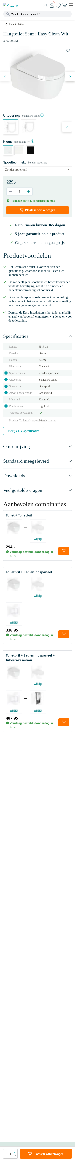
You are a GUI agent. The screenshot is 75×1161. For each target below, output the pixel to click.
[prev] (5, 76)
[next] (70, 76)
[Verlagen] (10, 191)
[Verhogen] (28, 191)
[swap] (68, 50)
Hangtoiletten (16, 24)
